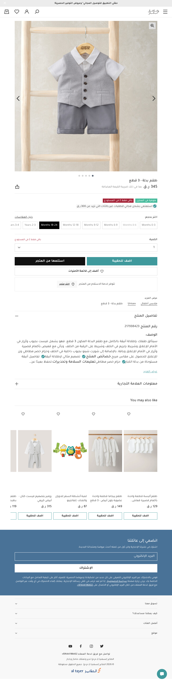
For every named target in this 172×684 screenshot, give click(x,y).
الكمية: (153, 239)
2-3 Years (30, 225)
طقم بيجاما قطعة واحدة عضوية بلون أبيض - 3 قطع (106, 498)
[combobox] (86, 247)
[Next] (18, 98)
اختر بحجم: (151, 217)
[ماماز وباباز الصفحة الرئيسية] (153, 11)
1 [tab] (93, 176)
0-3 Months (148, 225)
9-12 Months (91, 225)
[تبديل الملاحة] (165, 12)
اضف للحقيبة (140, 516)
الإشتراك (86, 568)
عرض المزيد (150, 371)
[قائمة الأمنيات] (128, 414)
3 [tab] (86, 176)
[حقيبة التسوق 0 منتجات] (6, 12)
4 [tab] (82, 176)
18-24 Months (49, 225)
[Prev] (154, 98)
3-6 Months (129, 225)
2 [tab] (89, 176)
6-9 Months (110, 225)
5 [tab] (79, 176)
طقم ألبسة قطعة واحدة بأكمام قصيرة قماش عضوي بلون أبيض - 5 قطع (141, 499)
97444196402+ (85, 585)
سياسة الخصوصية (117, 581)
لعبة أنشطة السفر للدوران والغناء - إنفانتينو (71, 498)
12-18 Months (71, 225)
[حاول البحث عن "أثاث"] (36, 12)
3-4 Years (13, 225)
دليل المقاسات (24, 217)
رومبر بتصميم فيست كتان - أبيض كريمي (35, 498)
